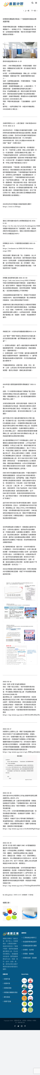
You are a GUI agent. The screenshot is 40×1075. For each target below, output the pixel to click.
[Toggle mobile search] (32, 3)
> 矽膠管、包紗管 (27, 950)
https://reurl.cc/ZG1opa (12, 207)
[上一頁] (4, 913)
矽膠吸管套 (7, 988)
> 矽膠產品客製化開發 (29, 946)
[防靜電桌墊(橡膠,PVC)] (30, 992)
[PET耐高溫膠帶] (24, 986)
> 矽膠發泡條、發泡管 (29, 958)
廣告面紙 (7, 997)
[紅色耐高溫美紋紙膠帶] (30, 981)
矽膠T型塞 (7, 1001)
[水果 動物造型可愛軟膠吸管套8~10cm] (24, 998)
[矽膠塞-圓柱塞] (24, 981)
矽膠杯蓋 (7, 979)
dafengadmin (9, 895)
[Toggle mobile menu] (36, 3)
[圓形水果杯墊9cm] (30, 1004)
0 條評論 (30, 895)
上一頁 (27, 11)
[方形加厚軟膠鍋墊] (30, 1010)
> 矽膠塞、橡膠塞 (27, 954)
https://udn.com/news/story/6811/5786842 (19, 280)
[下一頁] (35, 913)
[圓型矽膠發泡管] (24, 992)
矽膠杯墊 (7, 983)
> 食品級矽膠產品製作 (29, 942)
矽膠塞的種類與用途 (10, 992)
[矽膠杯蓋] (24, 1004)
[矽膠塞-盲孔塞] (30, 986)
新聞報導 (24, 895)
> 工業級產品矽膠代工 (29, 937)
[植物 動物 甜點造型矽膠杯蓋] (30, 998)
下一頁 (33, 11)
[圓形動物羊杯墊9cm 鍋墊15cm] (24, 1010)
